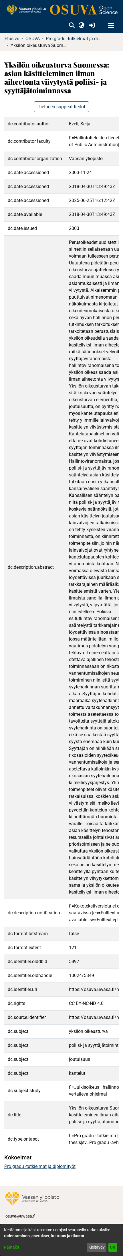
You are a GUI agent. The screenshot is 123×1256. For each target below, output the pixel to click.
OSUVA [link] (32, 38)
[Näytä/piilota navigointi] (111, 25)
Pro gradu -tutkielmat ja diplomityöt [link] (74, 38)
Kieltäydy (96, 1247)
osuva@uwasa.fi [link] (20, 1216)
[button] (71, 25)
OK (112, 1247)
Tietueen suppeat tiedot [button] (61, 106)
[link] (61, 10)
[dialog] (61, 1240)
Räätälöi (11, 1247)
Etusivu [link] (12, 38)
